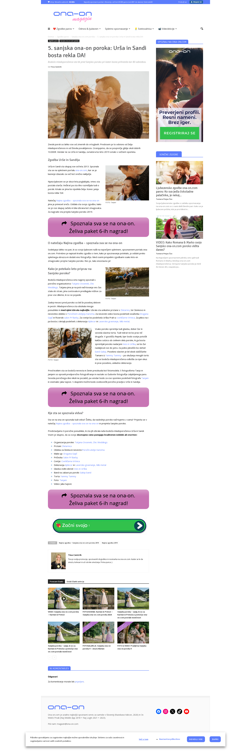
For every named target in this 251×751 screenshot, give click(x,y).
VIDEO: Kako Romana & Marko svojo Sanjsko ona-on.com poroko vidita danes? (179, 246)
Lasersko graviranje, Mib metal (114, 321)
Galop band (85, 472)
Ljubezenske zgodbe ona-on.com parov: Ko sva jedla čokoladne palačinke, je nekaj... (177, 191)
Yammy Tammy (113, 355)
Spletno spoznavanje (116, 28)
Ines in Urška (129, 344)
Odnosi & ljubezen (88, 28)
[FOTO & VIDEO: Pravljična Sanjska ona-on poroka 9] (133, 632)
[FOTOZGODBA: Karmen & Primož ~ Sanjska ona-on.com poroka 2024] (98, 598)
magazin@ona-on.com (67, 724)
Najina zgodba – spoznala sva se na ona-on (77, 200)
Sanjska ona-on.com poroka (69, 41)
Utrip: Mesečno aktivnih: (62, 2)
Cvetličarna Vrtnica (70, 461)
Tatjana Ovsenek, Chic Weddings (91, 442)
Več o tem (143, 739)
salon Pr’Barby (71, 317)
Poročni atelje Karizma (93, 449)
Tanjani (144, 378)
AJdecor (92, 321)
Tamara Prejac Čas (164, 199)
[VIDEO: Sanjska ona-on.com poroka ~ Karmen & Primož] (64, 598)
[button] (202, 28)
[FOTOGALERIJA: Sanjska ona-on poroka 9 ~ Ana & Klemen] (98, 632)
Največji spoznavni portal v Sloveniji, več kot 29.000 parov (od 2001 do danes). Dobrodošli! (118, 2)
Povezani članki (56, 581)
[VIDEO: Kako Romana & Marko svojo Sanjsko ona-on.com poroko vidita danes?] (179, 227)
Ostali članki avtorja (75, 581)
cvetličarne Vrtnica (126, 317)
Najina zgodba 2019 (110, 543)
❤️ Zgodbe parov (62, 28)
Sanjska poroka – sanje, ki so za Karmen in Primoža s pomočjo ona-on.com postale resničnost (132, 615)
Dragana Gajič (70, 453)
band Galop (100, 351)
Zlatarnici (125, 310)
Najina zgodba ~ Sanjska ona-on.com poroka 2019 (79, 543)
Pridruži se (182, 2)
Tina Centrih (56, 67)
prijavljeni (79, 681)
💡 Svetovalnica (143, 28)
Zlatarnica (67, 446)
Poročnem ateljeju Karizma (80, 313)
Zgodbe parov (53, 41)
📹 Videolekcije (166, 28)
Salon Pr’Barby (70, 457)
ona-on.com (81, 170)
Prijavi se (197, 2)
